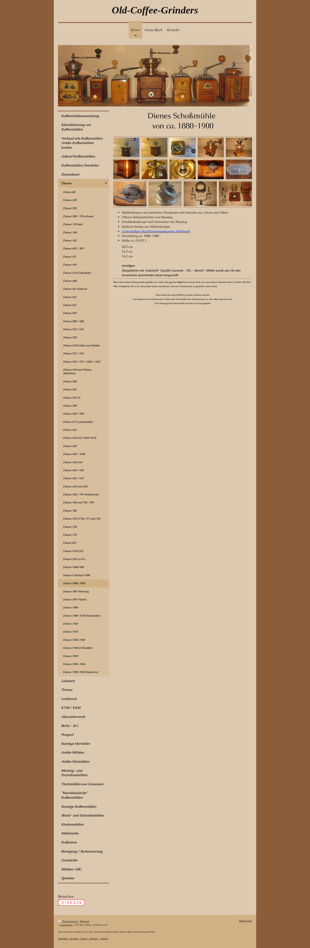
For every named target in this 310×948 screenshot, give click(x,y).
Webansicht (245, 920)
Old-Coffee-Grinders (155, 10)
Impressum (66, 924)
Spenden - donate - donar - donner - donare (83, 938)
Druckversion (70, 921)
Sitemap (84, 921)
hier (171, 282)
